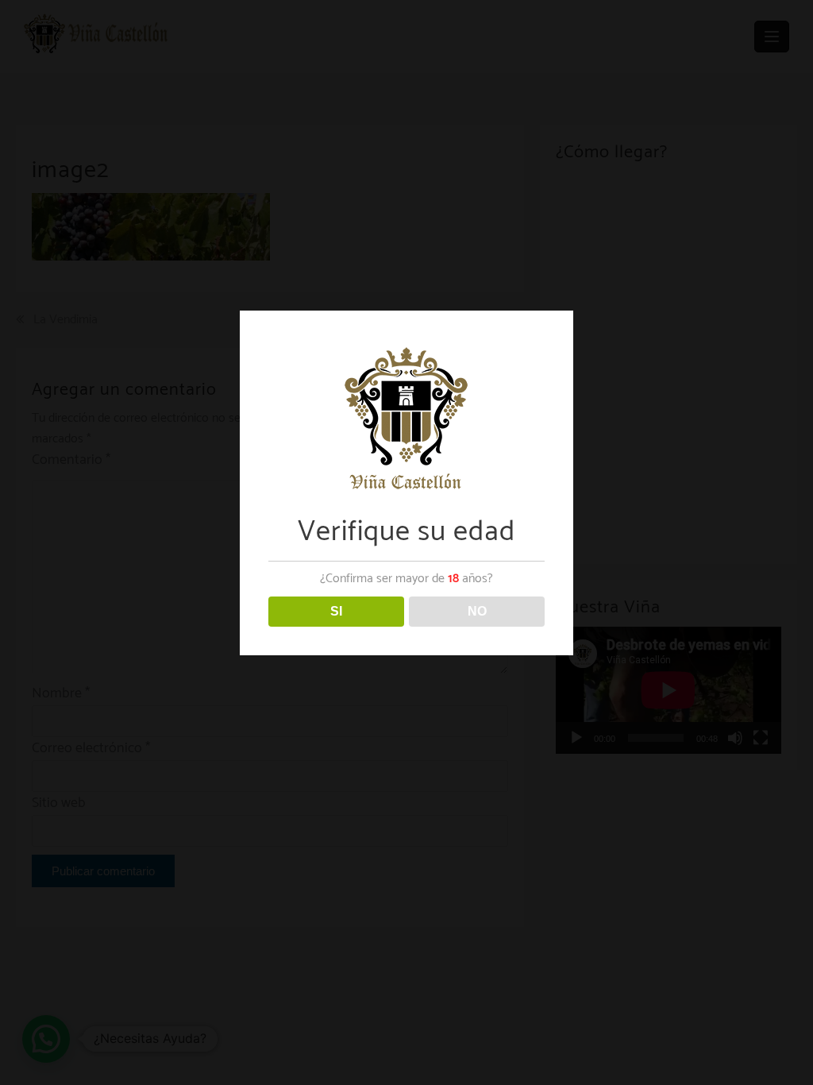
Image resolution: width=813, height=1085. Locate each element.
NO (477, 611)
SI (336, 611)
